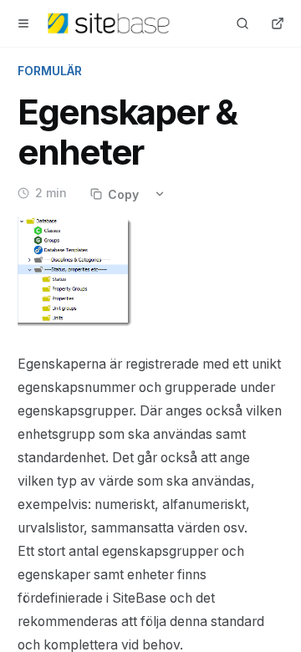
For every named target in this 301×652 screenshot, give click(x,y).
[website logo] (109, 23)
